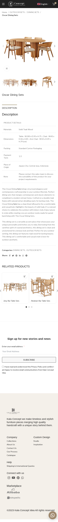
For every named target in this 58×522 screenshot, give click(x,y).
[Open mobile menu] (3, 4)
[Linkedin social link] (19, 255)
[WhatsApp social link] (23, 255)
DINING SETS (33, 12)
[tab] (9, 108)
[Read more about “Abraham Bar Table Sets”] (52, 276)
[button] (53, 515)
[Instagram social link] (9, 477)
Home (4, 12)
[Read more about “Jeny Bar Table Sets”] (24, 276)
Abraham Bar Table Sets (40, 301)
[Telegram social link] (26, 255)
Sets (19, 189)
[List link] (18, 441)
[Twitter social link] (13, 255)
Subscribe (29, 359)
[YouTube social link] (13, 477)
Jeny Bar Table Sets (11, 301)
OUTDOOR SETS (17, 12)
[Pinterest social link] (16, 255)
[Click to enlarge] (6, 68)
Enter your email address (12, 346)
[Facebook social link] (9, 255)
